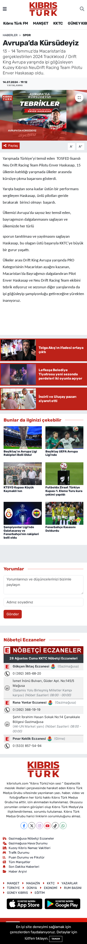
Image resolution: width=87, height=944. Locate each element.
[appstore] (25, 904)
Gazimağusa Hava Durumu (28, 843)
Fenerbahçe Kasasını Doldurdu (60, 529)
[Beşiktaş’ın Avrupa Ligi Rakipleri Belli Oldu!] (23, 437)
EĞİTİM (40, 893)
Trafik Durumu (19, 852)
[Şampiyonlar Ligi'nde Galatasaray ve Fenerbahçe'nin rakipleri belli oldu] (23, 513)
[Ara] (82, 9)
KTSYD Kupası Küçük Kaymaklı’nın (19, 489)
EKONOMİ (50, 888)
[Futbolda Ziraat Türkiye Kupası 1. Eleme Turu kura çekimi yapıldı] (64, 473)
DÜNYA (32, 888)
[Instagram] (39, 825)
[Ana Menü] (5, 9)
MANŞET (40, 23)
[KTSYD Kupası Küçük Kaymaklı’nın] (23, 473)
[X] (31, 825)
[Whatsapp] (63, 825)
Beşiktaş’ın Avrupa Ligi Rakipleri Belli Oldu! (20, 453)
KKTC (58, 23)
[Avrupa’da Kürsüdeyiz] (43, 115)
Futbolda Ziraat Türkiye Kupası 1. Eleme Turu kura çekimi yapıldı (63, 491)
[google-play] (62, 904)
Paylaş (13, 146)
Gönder (13, 614)
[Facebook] (23, 825)
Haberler (10, 35)
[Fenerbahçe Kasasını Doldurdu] (64, 513)
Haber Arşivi (18, 871)
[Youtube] (47, 825)
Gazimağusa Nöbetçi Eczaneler (31, 838)
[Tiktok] (55, 825)
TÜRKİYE (13, 888)
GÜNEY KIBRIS (17, 893)
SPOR (27, 35)
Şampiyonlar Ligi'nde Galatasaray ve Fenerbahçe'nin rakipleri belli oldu (21, 532)
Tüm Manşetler (19, 862)
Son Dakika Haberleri (24, 867)
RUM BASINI (73, 888)
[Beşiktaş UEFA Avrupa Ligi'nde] (64, 437)
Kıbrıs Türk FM (15, 23)
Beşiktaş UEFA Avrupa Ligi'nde (61, 453)
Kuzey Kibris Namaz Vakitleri (29, 848)
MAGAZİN (33, 883)
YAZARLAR (69, 883)
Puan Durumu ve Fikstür (27, 857)
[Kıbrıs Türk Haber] (43, 8)
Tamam (56, 938)
